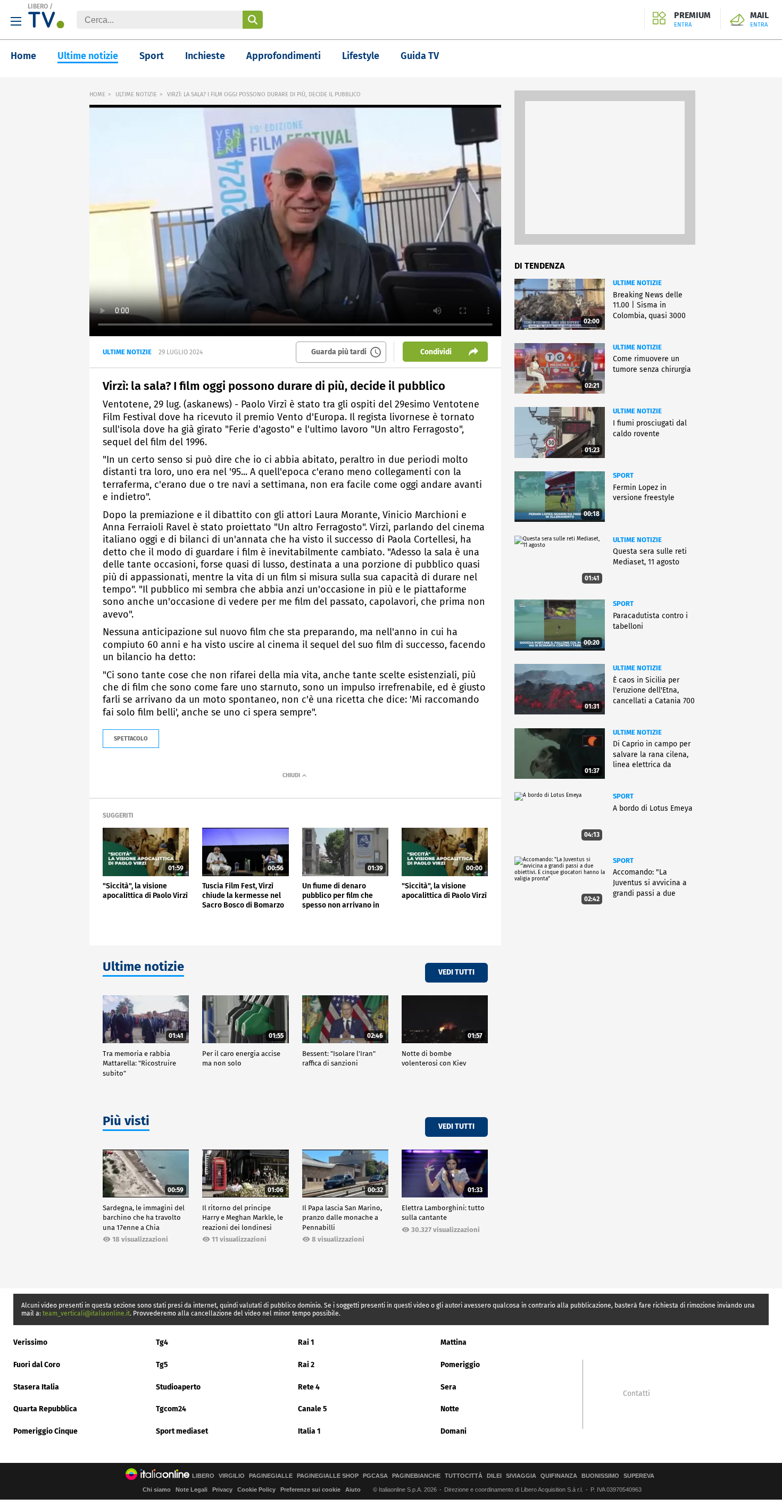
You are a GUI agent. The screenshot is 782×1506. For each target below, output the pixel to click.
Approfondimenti (283, 56)
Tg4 (162, 1342)
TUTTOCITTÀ (463, 1476)
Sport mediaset (182, 1431)
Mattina (453, 1342)
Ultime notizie (87, 56)
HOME (97, 94)
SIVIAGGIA (521, 1476)
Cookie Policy (256, 1489)
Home (23, 56)
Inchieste (205, 56)
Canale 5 (312, 1408)
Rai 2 (306, 1364)
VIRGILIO (232, 1476)
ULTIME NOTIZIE (136, 94)
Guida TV (420, 56)
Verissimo (30, 1342)
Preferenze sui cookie (310, 1489)
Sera (448, 1387)
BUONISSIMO (600, 1476)
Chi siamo (157, 1489)
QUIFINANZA (558, 1476)
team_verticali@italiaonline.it (86, 1313)
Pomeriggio (460, 1364)
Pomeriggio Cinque (45, 1431)
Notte (449, 1408)
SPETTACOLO (131, 738)
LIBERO (38, 6)
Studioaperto (178, 1387)
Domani (453, 1431)
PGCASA (375, 1476)
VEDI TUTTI (456, 972)
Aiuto (353, 1489)
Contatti (636, 1393)
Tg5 (162, 1364)
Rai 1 (306, 1342)
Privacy (222, 1489)
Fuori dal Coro (36, 1364)
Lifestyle (360, 56)
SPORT (623, 475)
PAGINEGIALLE (271, 1476)
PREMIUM (692, 19)
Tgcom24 (171, 1408)
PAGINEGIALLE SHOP (328, 1476)
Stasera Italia (36, 1387)
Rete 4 (309, 1387)
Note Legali (191, 1489)
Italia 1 (309, 1431)
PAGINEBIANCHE (416, 1476)
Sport (151, 56)
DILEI (494, 1476)
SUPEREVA (638, 1476)
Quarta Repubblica (45, 1408)
